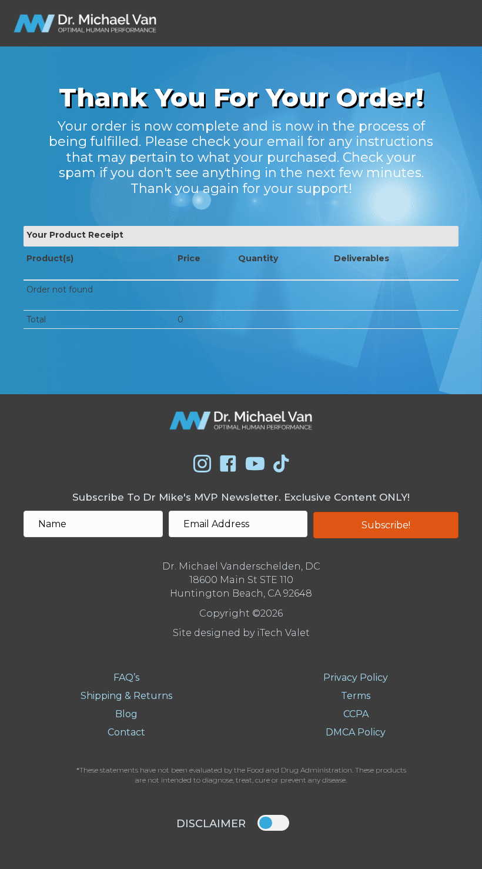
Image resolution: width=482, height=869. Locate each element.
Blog (126, 714)
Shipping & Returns (126, 695)
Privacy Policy (355, 677)
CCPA (356, 714)
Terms (355, 695)
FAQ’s (126, 677)
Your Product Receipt (74, 234)
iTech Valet (283, 632)
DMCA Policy (356, 732)
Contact (126, 732)
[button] (385, 525)
